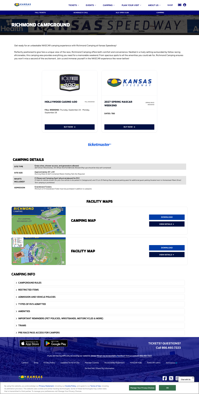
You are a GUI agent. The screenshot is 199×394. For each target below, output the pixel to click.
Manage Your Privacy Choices (142, 388)
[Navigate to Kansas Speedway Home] (23, 5)
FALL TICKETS (40, 13)
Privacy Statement (46, 386)
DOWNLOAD (167, 217)
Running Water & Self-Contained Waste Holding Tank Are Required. (60, 174)
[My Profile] (184, 5)
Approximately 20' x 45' (45, 172)
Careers (25, 363)
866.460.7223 (146, 356)
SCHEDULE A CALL (81, 13)
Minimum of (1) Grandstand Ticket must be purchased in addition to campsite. (63, 189)
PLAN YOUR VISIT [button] (130, 5)
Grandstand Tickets (43, 187)
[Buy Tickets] (179, 5)
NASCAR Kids (136, 363)
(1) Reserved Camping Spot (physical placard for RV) (57, 178)
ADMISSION (19, 188)
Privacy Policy (49, 363)
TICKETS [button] (72, 5)
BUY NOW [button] (68, 127)
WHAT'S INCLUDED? (19, 180)
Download (167, 248)
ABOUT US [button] (153, 5)
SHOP (170, 5)
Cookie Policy (70, 386)
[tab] (99, 283)
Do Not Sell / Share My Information (99, 368)
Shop (36, 363)
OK (167, 388)
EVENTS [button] (90, 5)
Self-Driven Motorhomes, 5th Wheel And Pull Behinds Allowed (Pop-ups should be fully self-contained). (73, 168)
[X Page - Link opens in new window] (171, 379)
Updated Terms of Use (70, 363)
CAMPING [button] (107, 5)
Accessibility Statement (114, 363)
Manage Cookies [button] (92, 363)
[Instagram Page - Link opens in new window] (178, 379)
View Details (165, 224)
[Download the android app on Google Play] (56, 346)
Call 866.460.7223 (168, 347)
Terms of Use (95, 386)
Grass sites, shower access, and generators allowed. (57, 166)
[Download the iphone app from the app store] (30, 346)
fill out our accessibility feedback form (113, 356)
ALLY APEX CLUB (122, 13)
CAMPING (160, 13)
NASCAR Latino (153, 363)
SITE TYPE (18, 166)
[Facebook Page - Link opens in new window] (165, 379)
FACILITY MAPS (100, 201)
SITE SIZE (18, 173)
